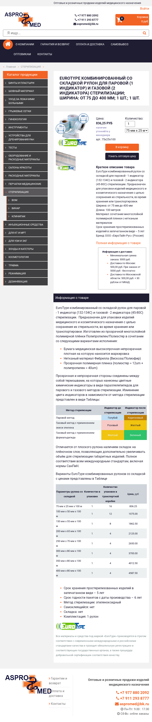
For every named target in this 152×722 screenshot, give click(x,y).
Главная (11, 66)
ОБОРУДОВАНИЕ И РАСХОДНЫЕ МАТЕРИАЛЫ (24, 157)
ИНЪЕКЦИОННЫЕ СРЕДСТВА (26, 224)
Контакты (44, 54)
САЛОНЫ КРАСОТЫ (20, 167)
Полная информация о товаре (118, 243)
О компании (25, 44)
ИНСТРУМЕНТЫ (18, 127)
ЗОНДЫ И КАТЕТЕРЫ (21, 248)
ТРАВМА (13, 265)
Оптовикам (22, 54)
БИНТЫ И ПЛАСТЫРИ (21, 82)
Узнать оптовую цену (122, 156)
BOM (14, 200)
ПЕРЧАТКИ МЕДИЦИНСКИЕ (25, 183)
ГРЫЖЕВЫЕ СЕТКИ (20, 111)
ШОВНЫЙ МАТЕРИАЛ (21, 91)
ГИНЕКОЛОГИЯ (18, 119)
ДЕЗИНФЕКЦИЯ (18, 281)
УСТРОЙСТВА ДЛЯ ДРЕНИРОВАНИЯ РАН (21, 137)
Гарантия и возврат (55, 44)
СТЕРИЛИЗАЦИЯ (31, 66)
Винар (16, 208)
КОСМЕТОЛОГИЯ (19, 257)
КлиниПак (18, 216)
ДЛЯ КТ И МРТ (17, 232)
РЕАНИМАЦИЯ (17, 273)
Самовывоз (119, 44)
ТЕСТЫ (13, 147)
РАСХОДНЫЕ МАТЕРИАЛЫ (24, 175)
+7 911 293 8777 (87, 20)
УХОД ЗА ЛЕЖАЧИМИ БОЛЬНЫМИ (21, 101)
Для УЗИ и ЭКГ (18, 240)
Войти (144, 8)
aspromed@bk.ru (87, 24)
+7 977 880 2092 (87, 15)
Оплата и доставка (90, 44)
